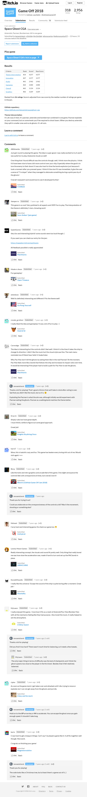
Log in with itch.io (11, 135)
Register (80, 3)
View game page (33, 29)
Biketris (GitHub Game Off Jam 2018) (32, 482)
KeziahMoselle (17, 580)
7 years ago (35, 149)
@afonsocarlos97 (60, 36)
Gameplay (9, 85)
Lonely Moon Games (19, 548)
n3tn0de (29, 36)
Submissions (21, 20)
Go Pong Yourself (24, 305)
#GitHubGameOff (49, 15)
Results (32, 20)
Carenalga (15, 345)
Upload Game (53, 3)
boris (13, 732)
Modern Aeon (16, 269)
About (35, 787)
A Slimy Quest (23, 625)
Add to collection (31, 44)
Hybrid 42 (21, 331)
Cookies (68, 791)
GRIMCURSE (22, 565)
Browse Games (26, 3)
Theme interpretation (13, 75)
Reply (20, 192)
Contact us (60, 787)
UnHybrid (21, 534)
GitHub (29, 15)
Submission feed (61, 20)
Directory (42, 791)
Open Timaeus (23, 280)
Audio (8, 81)
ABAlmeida (15, 149)
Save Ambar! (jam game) (27, 215)
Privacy (59, 791)
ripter (13, 682)
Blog (50, 787)
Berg (13, 469)
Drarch (14, 416)
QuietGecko (16, 229)
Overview (8, 20)
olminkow (15, 294)
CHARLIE (21, 187)
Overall (8, 88)
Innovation (9, 78)
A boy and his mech (25, 696)
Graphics (9, 92)
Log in (70, 3)
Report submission (12, 44)
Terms (51, 791)
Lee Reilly (36, 15)
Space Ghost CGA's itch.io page (21, 57)
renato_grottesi (17, 320)
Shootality (21, 593)
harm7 (13, 449)
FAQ (43, 787)
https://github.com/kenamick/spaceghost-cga (22, 110)
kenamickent (20, 36)
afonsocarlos (48, 36)
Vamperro (15, 201)
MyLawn (14, 608)
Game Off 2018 (30, 11)
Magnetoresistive (24, 750)
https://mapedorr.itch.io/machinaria (24, 243)
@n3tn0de (38, 36)
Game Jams (39, 3)
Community (43, 20)
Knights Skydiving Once (26, 434)
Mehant (14, 523)
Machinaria (21, 254)
